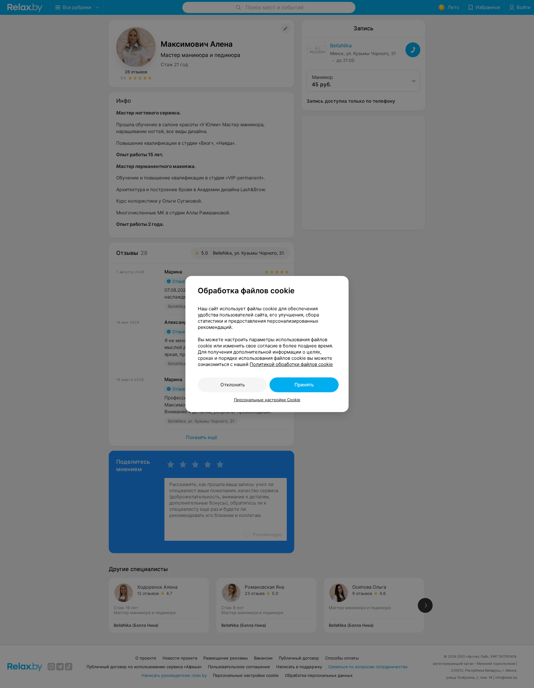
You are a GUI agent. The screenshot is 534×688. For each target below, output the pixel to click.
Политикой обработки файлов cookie (291, 364)
